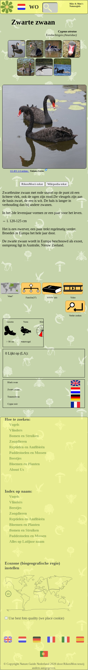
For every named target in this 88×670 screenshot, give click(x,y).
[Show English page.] (75, 383)
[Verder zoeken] (75, 306)
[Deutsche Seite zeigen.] (75, 397)
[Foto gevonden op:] (46, 170)
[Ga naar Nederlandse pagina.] (75, 390)
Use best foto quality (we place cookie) (36, 618)
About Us (16, 469)
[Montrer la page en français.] (75, 405)
